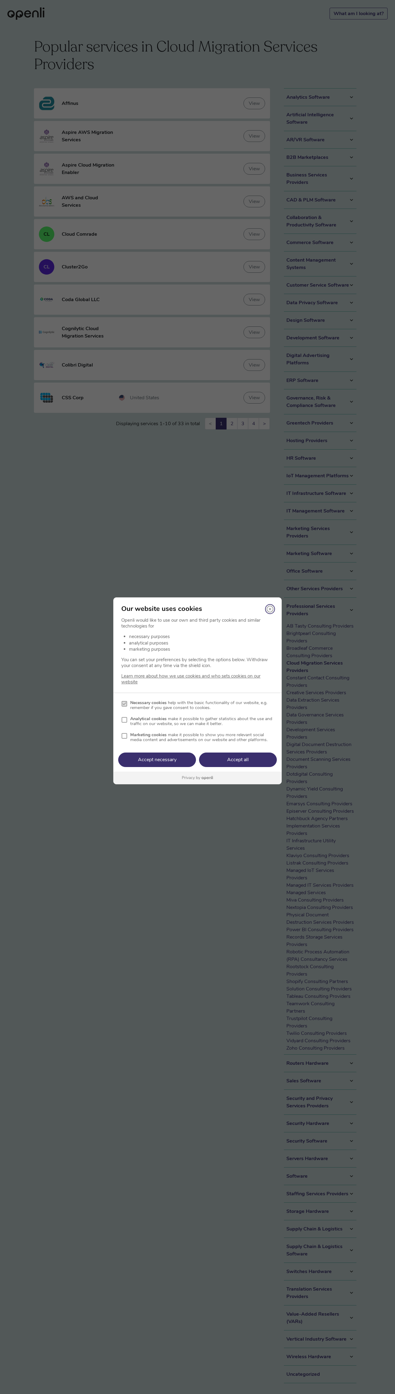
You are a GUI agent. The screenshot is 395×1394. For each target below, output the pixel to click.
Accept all (238, 759)
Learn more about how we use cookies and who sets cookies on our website (190, 679)
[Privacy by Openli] (197, 778)
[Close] (270, 609)
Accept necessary (157, 759)
